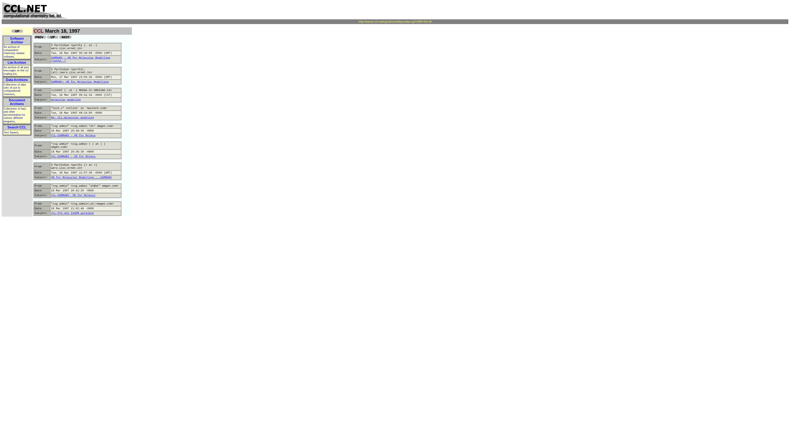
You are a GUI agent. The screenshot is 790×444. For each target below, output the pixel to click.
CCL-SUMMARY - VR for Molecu (73, 135)
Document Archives (17, 102)
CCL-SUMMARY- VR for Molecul (73, 195)
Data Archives (17, 80)
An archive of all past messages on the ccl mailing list (16, 70)
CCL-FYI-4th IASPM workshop (72, 213)
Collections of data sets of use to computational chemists (15, 89)
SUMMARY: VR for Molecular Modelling (80, 81)
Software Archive (17, 40)
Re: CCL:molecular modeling (72, 117)
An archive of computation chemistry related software (14, 51)
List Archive (17, 62)
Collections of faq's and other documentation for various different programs (15, 115)
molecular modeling (66, 99)
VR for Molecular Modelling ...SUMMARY (81, 177)
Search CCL (16, 127)
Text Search (11, 132)
